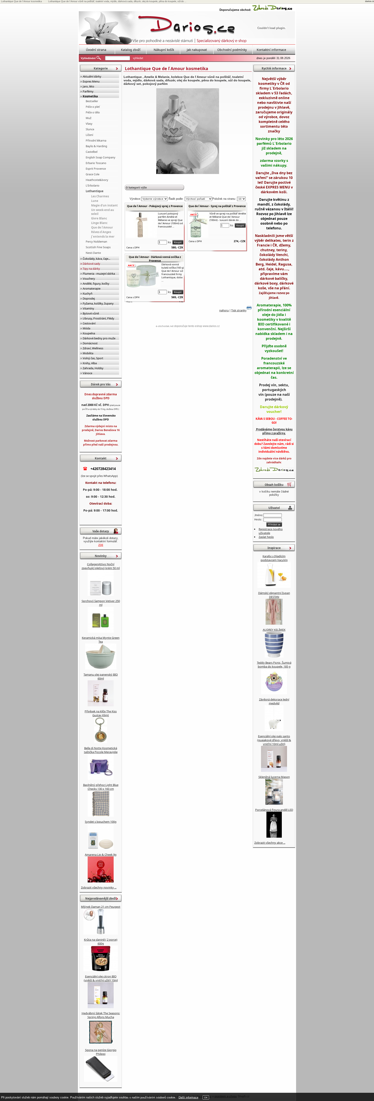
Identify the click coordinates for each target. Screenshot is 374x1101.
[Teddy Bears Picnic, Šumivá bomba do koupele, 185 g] (274, 693)
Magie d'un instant (104, 205)
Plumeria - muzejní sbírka (99, 273)
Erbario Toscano (96, 163)
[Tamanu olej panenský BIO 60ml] (101, 705)
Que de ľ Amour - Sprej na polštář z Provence (217, 206)
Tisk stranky (239, 310)
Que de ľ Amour (102, 227)
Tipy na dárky (91, 268)
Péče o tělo (93, 112)
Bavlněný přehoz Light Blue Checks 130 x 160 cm (100, 787)
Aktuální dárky (92, 76)
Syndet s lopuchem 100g (100, 822)
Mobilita (88, 353)
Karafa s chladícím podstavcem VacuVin (274, 558)
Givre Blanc (99, 218)
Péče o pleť (93, 107)
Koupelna (89, 333)
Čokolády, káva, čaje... (96, 259)
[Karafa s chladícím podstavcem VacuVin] (274, 587)
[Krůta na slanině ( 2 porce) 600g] (100, 970)
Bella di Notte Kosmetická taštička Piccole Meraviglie (101, 750)
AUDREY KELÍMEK (274, 630)
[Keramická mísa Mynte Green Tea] (100, 668)
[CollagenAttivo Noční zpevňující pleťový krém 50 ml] (101, 595)
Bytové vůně (91, 313)
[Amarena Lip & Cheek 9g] (101, 881)
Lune (94, 201)
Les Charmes (100, 196)
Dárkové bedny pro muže (99, 338)
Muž (88, 118)
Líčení (89, 135)
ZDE (100, 545)
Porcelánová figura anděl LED (274, 810)
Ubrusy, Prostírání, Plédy (98, 318)
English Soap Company (100, 157)
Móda (86, 328)
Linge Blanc (99, 223)
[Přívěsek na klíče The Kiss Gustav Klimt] (100, 742)
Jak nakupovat (197, 50)
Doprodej (89, 298)
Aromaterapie (91, 288)
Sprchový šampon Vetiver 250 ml (101, 603)
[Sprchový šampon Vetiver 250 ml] (101, 632)
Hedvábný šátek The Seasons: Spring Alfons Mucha (101, 1015)
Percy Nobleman (96, 241)
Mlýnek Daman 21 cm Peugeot (100, 907)
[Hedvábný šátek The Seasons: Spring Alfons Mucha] (101, 1044)
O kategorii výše (136, 187)
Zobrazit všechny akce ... (269, 843)
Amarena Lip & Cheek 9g (100, 854)
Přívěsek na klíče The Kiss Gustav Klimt (101, 713)
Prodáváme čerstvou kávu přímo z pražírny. (274, 431)
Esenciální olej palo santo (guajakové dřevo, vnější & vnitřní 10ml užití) (274, 740)
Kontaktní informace (271, 50)
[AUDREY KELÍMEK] (274, 656)
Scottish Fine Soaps (98, 247)
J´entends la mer (102, 236)
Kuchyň (87, 293)
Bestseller (92, 101)
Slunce (90, 129)
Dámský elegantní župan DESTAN (274, 595)
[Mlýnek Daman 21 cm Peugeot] (100, 933)
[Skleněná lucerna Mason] (274, 804)
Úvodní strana (96, 50)
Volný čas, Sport (93, 358)
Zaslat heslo (266, 537)
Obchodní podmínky (232, 50)
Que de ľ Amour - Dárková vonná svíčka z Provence (155, 258)
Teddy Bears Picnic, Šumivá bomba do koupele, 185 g (274, 664)
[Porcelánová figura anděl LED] (274, 837)
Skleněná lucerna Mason (274, 777)
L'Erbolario (92, 185)
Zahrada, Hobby (93, 368)
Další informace (188, 1097)
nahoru (224, 310)
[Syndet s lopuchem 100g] (101, 848)
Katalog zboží (130, 50)
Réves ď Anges (101, 232)
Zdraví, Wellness (93, 348)
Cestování (89, 323)
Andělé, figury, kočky (96, 283)
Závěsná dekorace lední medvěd (274, 701)
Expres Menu (91, 81)
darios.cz (369, 1)
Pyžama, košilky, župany (98, 303)
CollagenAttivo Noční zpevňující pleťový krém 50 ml (101, 566)
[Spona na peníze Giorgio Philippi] (100, 1081)
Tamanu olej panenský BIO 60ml (101, 676)
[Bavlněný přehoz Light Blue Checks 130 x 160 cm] (101, 816)
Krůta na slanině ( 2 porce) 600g (100, 941)
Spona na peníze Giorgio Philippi (100, 1052)
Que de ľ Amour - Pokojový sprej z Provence (155, 206)
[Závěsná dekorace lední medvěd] (274, 730)
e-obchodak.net (165, 326)
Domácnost (90, 343)
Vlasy (89, 124)
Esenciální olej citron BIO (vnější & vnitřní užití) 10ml (101, 978)
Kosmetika (90, 96)
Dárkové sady (91, 264)
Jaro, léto (88, 86)
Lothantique (94, 191)
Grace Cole (92, 174)
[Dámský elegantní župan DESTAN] (274, 624)
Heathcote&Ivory (97, 180)
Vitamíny (88, 308)
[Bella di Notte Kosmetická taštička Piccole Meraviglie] (101, 779)
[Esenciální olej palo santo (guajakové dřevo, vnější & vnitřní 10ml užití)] (274, 771)
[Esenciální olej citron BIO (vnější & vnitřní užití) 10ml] (101, 1007)
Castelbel (91, 152)
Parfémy (88, 91)
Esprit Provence (96, 169)
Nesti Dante (93, 253)
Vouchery (89, 278)
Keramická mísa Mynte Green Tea (100, 640)
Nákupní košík (164, 50)
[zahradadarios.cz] (272, 9)
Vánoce (87, 373)
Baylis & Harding (96, 146)
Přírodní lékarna (96, 140)
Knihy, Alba (90, 363)
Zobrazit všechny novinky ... (98, 887)
